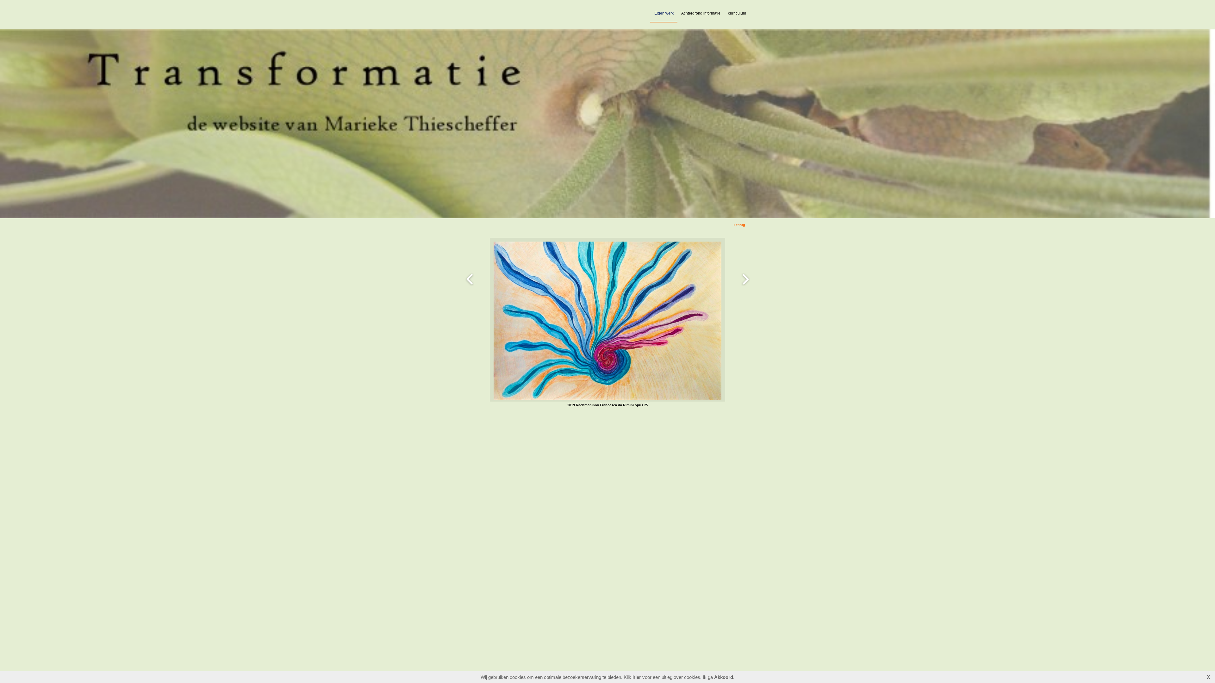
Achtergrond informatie (700, 13)
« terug (739, 225)
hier (636, 677)
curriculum (737, 13)
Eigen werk (664, 13)
